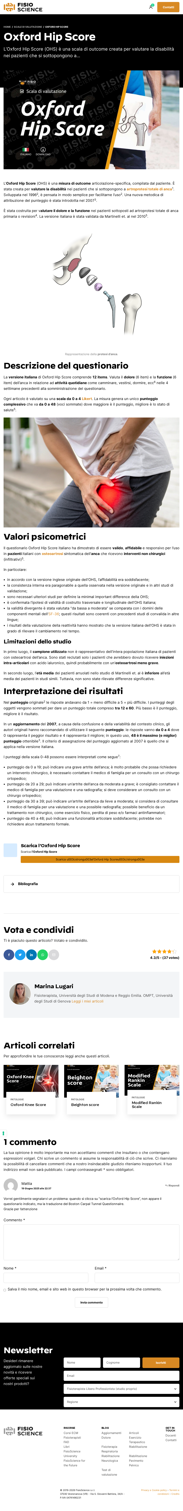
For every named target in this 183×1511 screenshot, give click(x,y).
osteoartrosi (52, 554)
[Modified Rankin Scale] (152, 1089)
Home (7, 27)
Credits (175, 1493)
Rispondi (174, 1185)
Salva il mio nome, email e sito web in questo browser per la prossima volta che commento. (85, 1289)
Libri (67, 1446)
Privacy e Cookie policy (154, 1490)
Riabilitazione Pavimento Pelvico (138, 1460)
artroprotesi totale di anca (149, 189)
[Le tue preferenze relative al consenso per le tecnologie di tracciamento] (3, 1133)
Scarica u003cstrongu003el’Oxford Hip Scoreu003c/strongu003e (100, 859)
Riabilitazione (138, 1446)
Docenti (170, 1435)
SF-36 (53, 614)
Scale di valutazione (28, 27)
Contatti (168, 7)
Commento (14, 1220)
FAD (66, 1442)
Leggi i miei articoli (87, 1001)
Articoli (134, 1433)
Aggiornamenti (111, 1433)
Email (101, 1268)
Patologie (17, 1099)
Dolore (106, 1437)
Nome (10, 1268)
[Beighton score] (91, 1089)
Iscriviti (161, 1362)
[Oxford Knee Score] (31, 1089)
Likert (87, 399)
